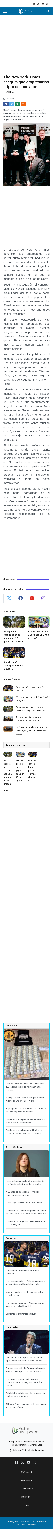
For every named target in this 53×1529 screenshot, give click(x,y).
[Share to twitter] (11, 104)
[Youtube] (29, 1462)
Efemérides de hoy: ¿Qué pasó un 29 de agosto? (38, 634)
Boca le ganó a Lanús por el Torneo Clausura (13, 665)
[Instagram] (34, 1462)
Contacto (26, 1472)
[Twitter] (22, 1462)
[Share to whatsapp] (17, 104)
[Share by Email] (23, 104)
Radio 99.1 (26, 1497)
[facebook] (34, 3)
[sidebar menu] (5, 11)
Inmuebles (26, 1480)
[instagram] (47, 3)
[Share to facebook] (6, 104)
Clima (26, 1505)
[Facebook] (16, 1462)
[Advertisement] (26, 43)
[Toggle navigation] (48, 11)
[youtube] (43, 3)
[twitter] (38, 3)
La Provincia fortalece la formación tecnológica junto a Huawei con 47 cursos (32, 730)
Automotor (26, 1489)
